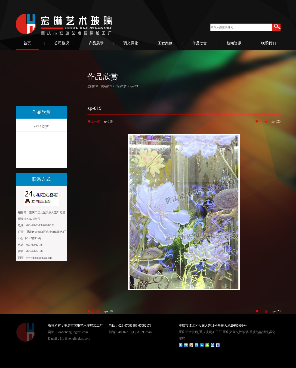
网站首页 (106, 86)
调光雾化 (130, 43)
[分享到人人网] (202, 345)
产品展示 (96, 43)
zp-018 (108, 121)
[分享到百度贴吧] (213, 345)
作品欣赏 (199, 43)
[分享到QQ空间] (186, 345)
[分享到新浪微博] (191, 345)
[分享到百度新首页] (218, 345)
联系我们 (268, 43)
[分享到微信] (207, 345)
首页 (27, 43)
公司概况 (61, 43)
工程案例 (165, 43)
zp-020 (276, 121)
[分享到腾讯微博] (197, 345)
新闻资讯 (234, 43)
